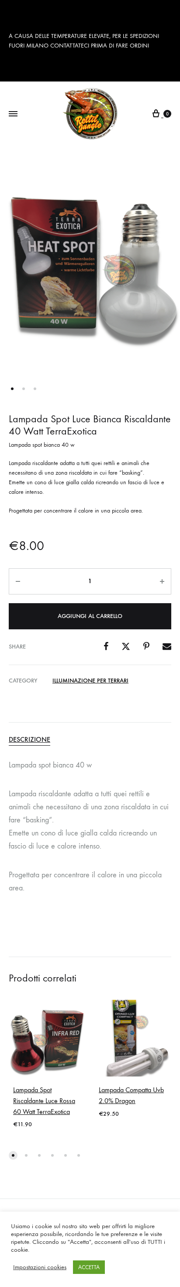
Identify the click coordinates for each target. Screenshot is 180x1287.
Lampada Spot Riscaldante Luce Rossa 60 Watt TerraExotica (44, 1101)
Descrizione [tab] (29, 739)
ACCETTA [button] (89, 1267)
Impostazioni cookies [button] (39, 1267)
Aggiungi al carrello (90, 616)
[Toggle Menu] (13, 114)
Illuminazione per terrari (90, 680)
